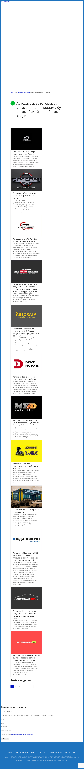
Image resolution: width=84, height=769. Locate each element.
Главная (13, 92)
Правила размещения (55, 752)
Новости (33, 752)
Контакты (42, 752)
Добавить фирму (70, 752)
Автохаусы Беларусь (23, 92)
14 (26, 686)
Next (31, 686)
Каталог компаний (22, 752)
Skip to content (5, 2)
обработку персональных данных (22, 735)
